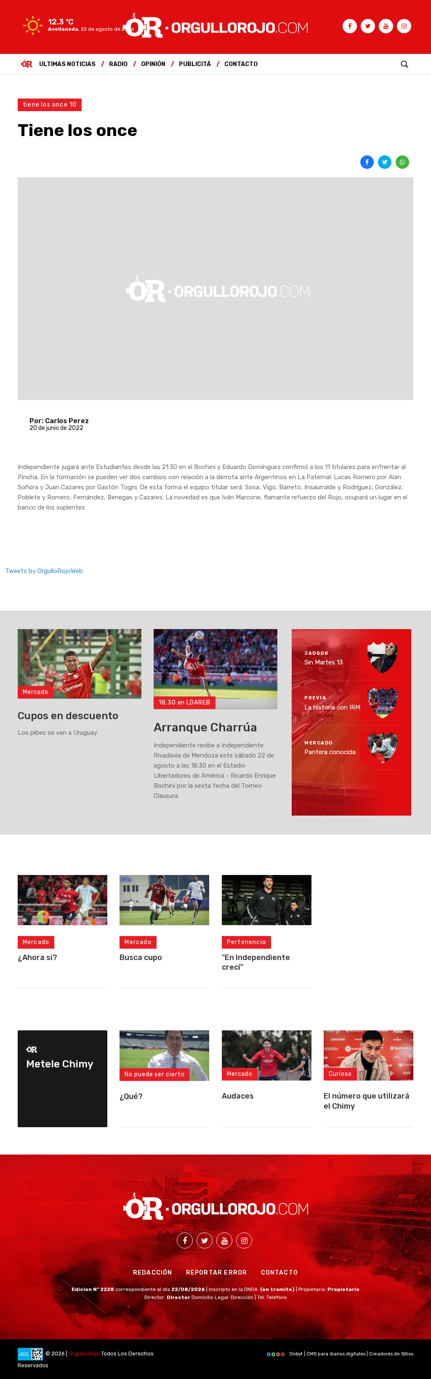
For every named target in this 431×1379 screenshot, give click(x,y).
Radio (118, 64)
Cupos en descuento (68, 716)
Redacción (153, 1272)
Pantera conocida (330, 752)
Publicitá (195, 64)
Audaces (238, 1096)
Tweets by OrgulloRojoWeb (44, 571)
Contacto (241, 64)
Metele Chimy (59, 1064)
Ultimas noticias (67, 64)
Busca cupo (141, 957)
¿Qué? (131, 1096)
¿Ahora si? (37, 957)
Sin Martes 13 (323, 662)
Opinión (153, 64)
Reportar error (216, 1272)
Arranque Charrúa (205, 727)
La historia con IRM (332, 707)
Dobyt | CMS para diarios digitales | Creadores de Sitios (350, 1354)
